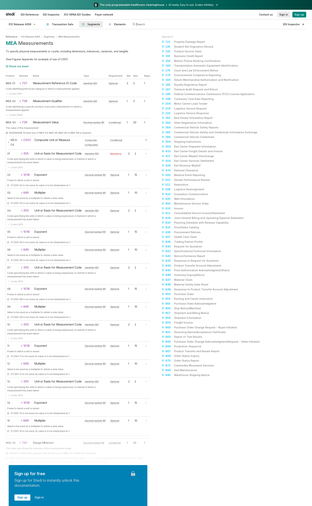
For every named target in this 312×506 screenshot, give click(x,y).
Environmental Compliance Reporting (193, 75)
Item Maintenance (181, 370)
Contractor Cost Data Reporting (189, 98)
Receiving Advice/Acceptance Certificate (195, 332)
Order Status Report (182, 360)
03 (8, 192)
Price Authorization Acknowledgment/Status (197, 270)
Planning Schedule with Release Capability (197, 222)
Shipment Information (183, 317)
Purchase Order (179, 294)
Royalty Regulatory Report (186, 84)
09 (8, 306)
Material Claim (178, 279)
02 (8, 174)
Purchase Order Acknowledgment (190, 303)
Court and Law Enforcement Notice (191, 70)
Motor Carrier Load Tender (186, 103)
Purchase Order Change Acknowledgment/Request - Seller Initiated (212, 341)
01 (8, 153)
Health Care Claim (181, 236)
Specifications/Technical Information (193, 251)
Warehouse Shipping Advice (187, 375)
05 (8, 231)
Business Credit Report (184, 56)
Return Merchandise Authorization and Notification (202, 79)
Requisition (176, 184)
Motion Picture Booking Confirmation (193, 60)
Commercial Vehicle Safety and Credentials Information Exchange (211, 132)
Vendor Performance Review (187, 179)
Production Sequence (183, 346)
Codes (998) (16, 115)
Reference (11, 36)
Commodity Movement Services (189, 365)
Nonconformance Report (185, 256)
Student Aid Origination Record (189, 46)
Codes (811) (16, 167)
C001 (27, 140)
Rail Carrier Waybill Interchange (189, 156)
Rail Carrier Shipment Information (190, 146)
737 (24, 83)
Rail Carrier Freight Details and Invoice (194, 151)
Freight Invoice (179, 322)
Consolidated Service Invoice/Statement (195, 213)
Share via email (19, 66)
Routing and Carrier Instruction (189, 298)
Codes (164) (15, 93)
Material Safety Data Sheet (186, 284)
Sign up (22, 497)
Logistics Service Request (186, 108)
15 (8, 420)
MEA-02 (11, 101)
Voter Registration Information (188, 122)
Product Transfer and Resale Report (192, 351)
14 (8, 402)
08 (8, 288)
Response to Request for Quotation (192, 260)
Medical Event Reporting (185, 175)
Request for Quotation (183, 246)
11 (8, 345)
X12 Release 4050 (30, 36)
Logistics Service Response (187, 113)
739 (24, 122)
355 (26, 153)
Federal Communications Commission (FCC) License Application (210, 94)
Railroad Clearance (181, 170)
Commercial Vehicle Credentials (189, 136)
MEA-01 (10, 83)
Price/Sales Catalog (182, 227)
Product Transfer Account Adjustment (193, 265)
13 (8, 381)
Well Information (180, 198)
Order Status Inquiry (182, 355)
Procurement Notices (183, 232)
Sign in (39, 497)
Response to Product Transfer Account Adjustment (201, 289)
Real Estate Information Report (189, 117)
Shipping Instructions (183, 141)
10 (8, 324)
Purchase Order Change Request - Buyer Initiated (201, 327)
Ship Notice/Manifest (183, 308)
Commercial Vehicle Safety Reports (191, 127)
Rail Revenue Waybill (183, 165)
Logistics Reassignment (184, 189)
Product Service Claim (183, 51)
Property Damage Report (185, 41)
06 (8, 249)
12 (8, 363)
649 (26, 192)
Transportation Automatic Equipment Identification (201, 65)
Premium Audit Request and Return (191, 89)
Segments (49, 36)
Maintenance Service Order (187, 203)
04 (9, 210)
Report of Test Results (183, 336)
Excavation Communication (186, 194)
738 (24, 101)
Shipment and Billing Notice (187, 312)
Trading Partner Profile (184, 241)
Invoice (174, 208)
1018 (26, 175)
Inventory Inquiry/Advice (185, 274)
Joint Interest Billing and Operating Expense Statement (204, 217)
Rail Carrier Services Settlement (189, 160)
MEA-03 (11, 122)
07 (8, 267)
